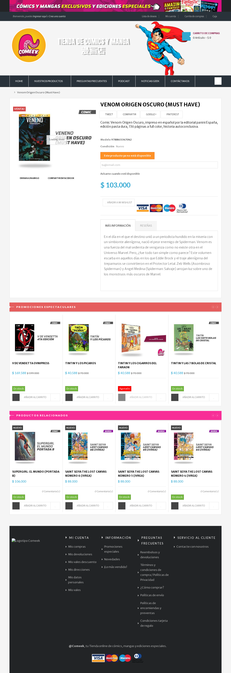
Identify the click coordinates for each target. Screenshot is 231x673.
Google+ (151, 114)
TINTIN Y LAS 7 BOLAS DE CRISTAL (193, 363)
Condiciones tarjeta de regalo (154, 623)
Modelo (105, 139)
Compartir (129, 114)
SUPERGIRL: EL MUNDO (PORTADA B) (35, 473)
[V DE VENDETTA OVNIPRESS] (36, 337)
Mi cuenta (170, 16)
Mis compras (77, 547)
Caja (215, 16)
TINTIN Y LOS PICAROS (80, 363)
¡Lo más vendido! (115, 567)
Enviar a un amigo (29, 178)
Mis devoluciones (80, 554)
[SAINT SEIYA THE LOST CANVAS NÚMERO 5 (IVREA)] (142, 446)
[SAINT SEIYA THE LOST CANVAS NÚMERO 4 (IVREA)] (195, 446)
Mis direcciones (79, 570)
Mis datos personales (76, 579)
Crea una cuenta (57, 16)
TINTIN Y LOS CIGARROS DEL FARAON (137, 365)
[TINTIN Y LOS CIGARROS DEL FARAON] (142, 337)
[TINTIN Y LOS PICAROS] (89, 337)
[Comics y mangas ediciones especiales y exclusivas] (115, 6)
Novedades (112, 559)
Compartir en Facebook (61, 178)
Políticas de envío (152, 595)
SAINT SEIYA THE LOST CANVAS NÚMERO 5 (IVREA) (138, 473)
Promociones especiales (113, 549)
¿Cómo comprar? (152, 587)
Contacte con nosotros (192, 547)
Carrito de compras (194, 16)
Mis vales (74, 590)
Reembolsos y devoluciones (150, 554)
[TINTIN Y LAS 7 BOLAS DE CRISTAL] (195, 337)
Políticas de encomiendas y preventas (150, 608)
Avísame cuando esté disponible (120, 173)
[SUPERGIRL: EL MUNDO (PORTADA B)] (36, 446)
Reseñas (146, 225)
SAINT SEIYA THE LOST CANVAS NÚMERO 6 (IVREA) (85, 473)
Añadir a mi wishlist (119, 202)
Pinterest (172, 114)
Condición (107, 146)
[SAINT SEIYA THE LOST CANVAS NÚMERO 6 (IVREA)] (89, 446)
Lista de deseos (149, 16)
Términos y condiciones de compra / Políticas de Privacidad (154, 572)
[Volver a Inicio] (10, 92)
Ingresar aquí (39, 16)
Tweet (109, 114)
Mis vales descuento (82, 562)
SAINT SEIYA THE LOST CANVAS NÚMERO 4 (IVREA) (191, 473)
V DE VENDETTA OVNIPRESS (30, 363)
